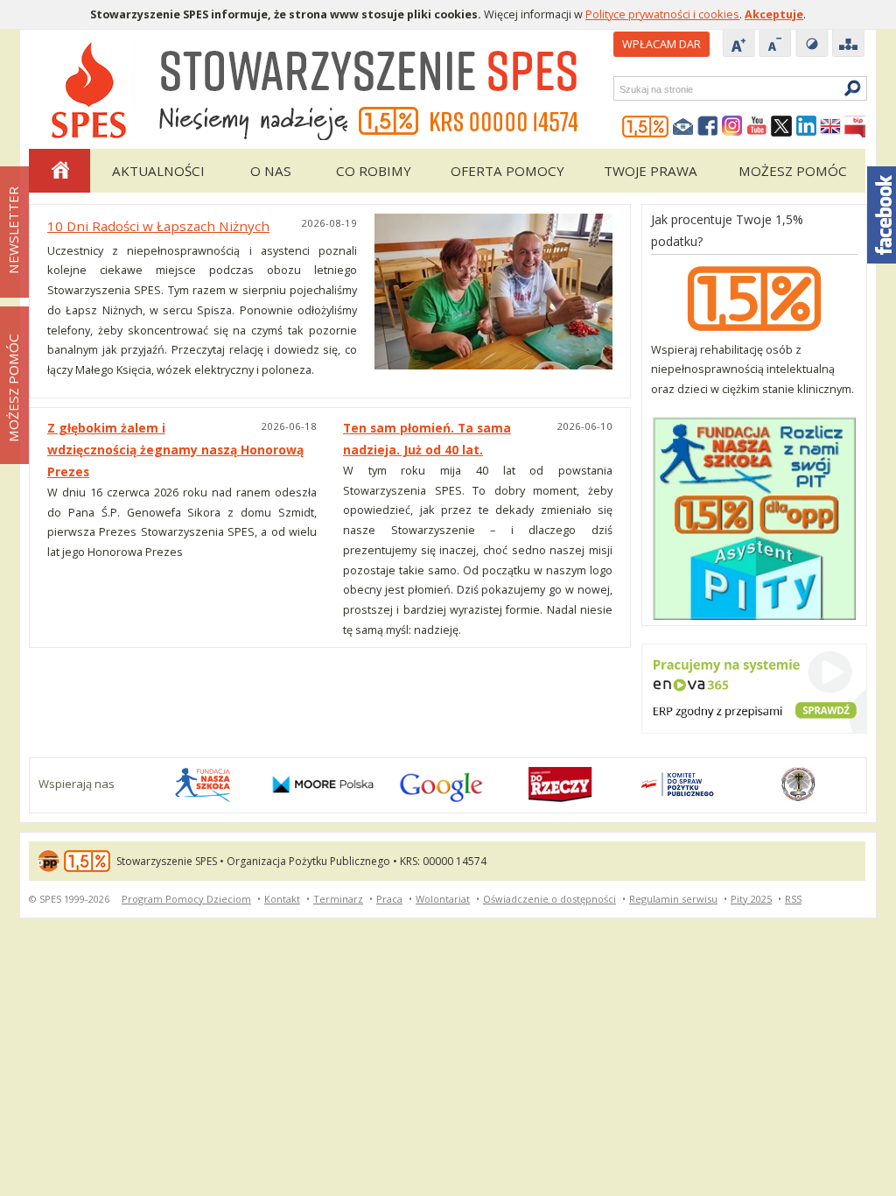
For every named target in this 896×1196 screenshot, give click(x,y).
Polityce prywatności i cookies (662, 14)
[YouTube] (757, 127)
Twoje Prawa (650, 170)
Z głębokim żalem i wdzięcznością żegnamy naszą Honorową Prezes (175, 449)
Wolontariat (443, 898)
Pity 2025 (751, 898)
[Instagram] (732, 127)
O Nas (270, 170)
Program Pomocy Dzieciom (186, 898)
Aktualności (158, 170)
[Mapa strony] (848, 45)
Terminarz (338, 898)
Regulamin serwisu (673, 898)
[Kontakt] (683, 127)
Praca (389, 898)
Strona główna (59, 171)
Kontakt (282, 898)
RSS (793, 898)
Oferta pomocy (507, 170)
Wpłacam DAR (661, 44)
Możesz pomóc (792, 170)
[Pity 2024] (754, 521)
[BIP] (855, 127)
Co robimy (373, 170)
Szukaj (618, 89)
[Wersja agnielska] (830, 127)
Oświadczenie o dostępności (549, 898)
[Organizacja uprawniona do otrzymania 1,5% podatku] (645, 127)
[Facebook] (708, 127)
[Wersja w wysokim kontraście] (812, 45)
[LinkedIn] (806, 127)
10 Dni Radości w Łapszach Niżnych (158, 226)
